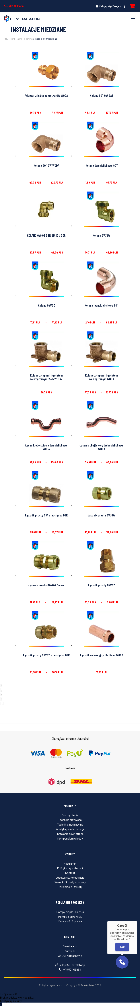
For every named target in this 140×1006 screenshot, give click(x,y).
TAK (122, 946)
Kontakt (70, 872)
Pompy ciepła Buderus (70, 912)
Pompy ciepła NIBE (70, 916)
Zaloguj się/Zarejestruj (112, 6)
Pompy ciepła (70, 815)
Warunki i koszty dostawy (70, 882)
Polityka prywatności (70, 868)
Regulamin (70, 863)
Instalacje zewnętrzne (70, 833)
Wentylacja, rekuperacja (70, 829)
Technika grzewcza (70, 819)
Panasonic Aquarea (70, 921)
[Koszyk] (132, 6)
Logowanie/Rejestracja (70, 877)
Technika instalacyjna (21, 38)
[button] (122, 962)
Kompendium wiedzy (70, 838)
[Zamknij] (137, 921)
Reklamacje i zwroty (70, 886)
